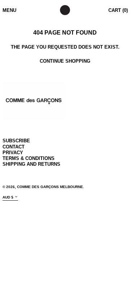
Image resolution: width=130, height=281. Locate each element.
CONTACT (14, 147)
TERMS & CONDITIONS (29, 158)
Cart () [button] (118, 10)
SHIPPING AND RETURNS (31, 164)
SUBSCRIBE (16, 140)
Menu (9, 10)
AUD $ (8, 197)
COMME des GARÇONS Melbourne (50, 187)
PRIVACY (13, 152)
